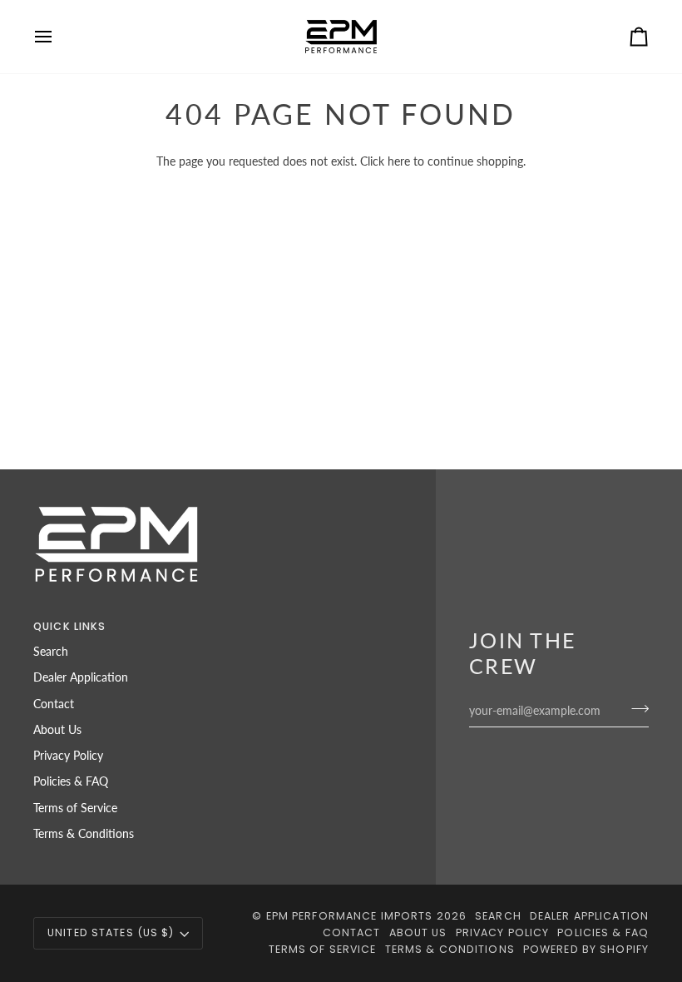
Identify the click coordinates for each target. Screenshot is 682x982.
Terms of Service (75, 808)
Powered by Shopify (586, 949)
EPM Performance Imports (349, 916)
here (399, 161)
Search (50, 651)
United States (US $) (111, 932)
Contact (53, 704)
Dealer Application (80, 677)
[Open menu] (58, 36)
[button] (314, 623)
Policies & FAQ (70, 781)
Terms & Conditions (83, 834)
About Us (57, 729)
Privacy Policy (68, 755)
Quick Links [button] (69, 626)
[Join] (635, 708)
